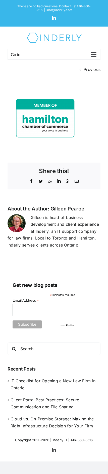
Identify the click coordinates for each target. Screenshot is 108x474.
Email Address (26, 300)
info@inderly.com (59, 10)
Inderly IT (59, 440)
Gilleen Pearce (67, 209)
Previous (92, 69)
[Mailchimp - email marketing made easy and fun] (67, 326)
